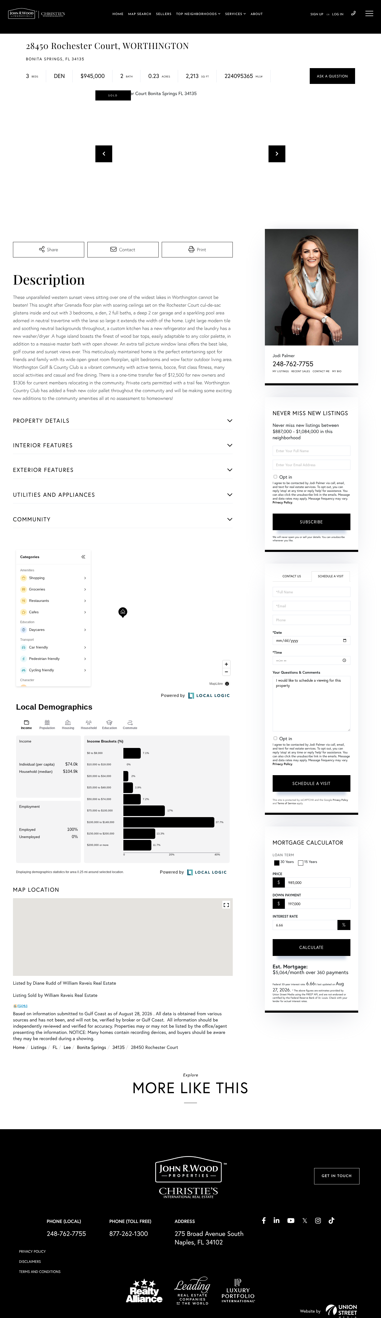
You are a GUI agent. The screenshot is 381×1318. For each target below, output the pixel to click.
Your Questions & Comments (296, 672)
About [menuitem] (257, 14)
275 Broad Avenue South (209, 1237)
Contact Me (321, 371)
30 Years (287, 861)
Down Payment (287, 895)
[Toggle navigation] (369, 13)
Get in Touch (337, 1176)
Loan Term (283, 854)
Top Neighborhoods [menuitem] (196, 14)
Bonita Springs (91, 1047)
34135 (118, 1047)
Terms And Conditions (40, 1271)
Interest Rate (285, 916)
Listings (38, 1047)
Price (277, 874)
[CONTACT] (332, 76)
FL (55, 1047)
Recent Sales (301, 371)
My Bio (337, 371)
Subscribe (311, 521)
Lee (67, 1047)
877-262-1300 (128, 1233)
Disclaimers (30, 1261)
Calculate (311, 947)
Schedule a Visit (330, 576)
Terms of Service (287, 803)
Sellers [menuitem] (164, 14)
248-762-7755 (353, 13)
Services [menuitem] (233, 14)
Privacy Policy (282, 503)
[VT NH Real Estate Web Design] (341, 1311)
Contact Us (292, 576)
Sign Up (317, 14)
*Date (277, 632)
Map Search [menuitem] (139, 14)
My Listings (281, 371)
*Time (277, 652)
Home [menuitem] (118, 14)
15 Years (310, 861)
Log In (337, 14)
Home (19, 1047)
